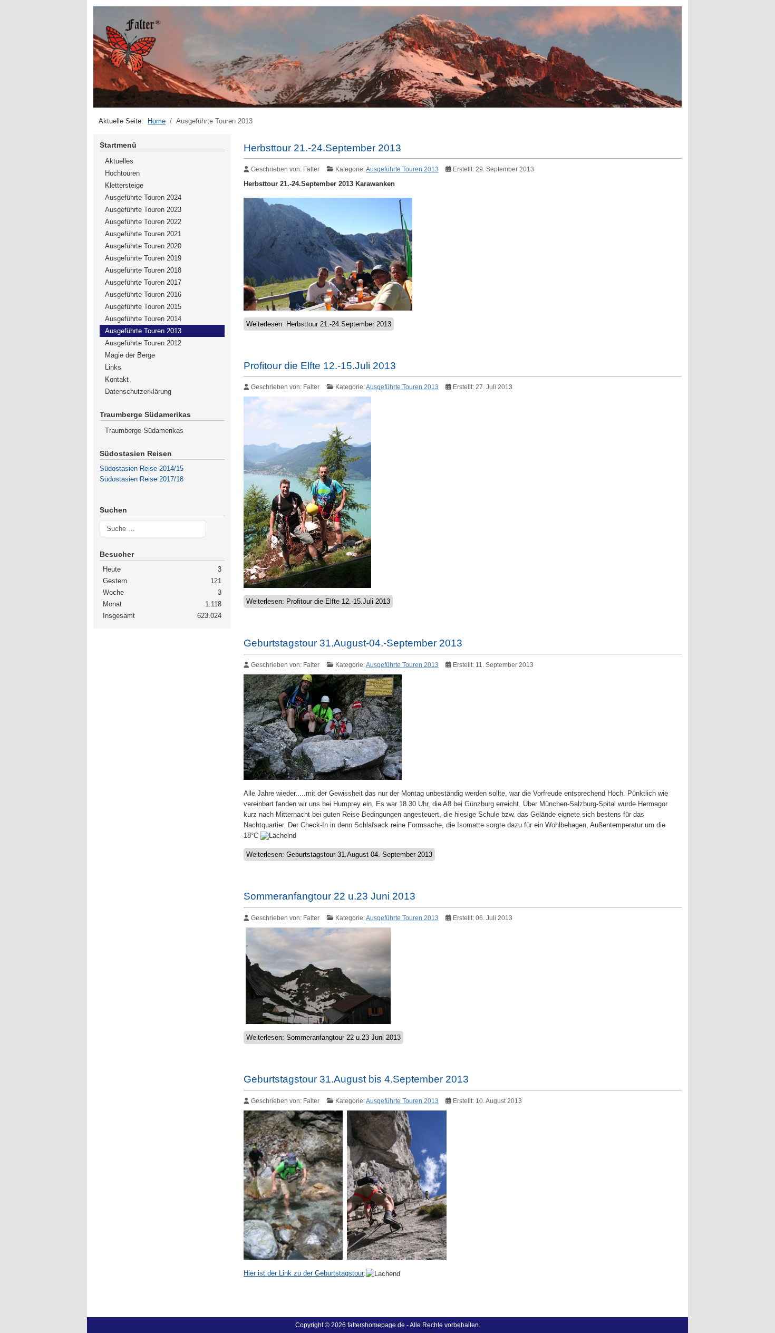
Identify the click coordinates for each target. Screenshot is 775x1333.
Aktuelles (119, 161)
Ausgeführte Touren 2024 (143, 197)
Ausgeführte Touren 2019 (143, 258)
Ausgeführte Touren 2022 (143, 222)
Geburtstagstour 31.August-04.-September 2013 (353, 643)
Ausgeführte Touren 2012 (143, 343)
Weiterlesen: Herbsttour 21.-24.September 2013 (318, 324)
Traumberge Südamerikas (144, 430)
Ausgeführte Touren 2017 (143, 282)
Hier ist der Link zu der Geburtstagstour (304, 1273)
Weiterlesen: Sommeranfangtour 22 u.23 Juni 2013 (323, 1037)
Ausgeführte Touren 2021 (143, 234)
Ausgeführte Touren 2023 (143, 210)
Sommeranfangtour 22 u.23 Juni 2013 (329, 896)
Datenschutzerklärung (138, 391)
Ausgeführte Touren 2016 (143, 294)
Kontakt (117, 379)
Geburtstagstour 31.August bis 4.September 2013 (356, 1079)
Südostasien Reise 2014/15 (141, 468)
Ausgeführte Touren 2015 (143, 307)
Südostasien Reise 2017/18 (141, 479)
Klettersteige (124, 185)
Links (113, 367)
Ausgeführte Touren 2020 (143, 246)
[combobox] (153, 529)
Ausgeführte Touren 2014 (143, 319)
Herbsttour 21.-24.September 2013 (322, 147)
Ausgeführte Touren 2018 (143, 270)
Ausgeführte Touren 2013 (143, 331)
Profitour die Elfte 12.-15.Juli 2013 (320, 365)
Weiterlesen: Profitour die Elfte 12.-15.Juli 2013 (318, 601)
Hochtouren (122, 173)
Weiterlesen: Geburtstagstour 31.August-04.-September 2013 (339, 854)
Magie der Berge (130, 355)
